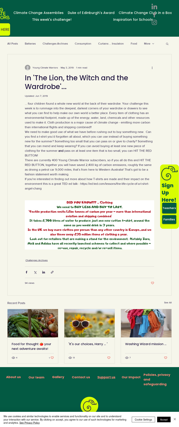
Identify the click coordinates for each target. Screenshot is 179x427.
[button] (167, 43)
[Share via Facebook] (26, 272)
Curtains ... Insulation (111, 43)
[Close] (175, 419)
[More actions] (152, 67)
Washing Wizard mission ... (145, 344)
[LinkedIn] (154, 6)
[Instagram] (154, 22)
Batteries (30, 43)
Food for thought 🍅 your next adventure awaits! (31, 346)
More (147, 43)
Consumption (83, 43)
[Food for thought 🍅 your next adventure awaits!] (33, 323)
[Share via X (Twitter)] (35, 272)
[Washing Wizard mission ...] (146, 323)
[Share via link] (52, 272)
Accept (164, 419)
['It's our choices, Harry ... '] (89, 323)
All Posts (12, 43)
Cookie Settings (143, 419)
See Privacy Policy (29, 422)
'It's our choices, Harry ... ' (88, 344)
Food (134, 43)
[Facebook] (154, 14)
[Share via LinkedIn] (43, 272)
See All (168, 302)
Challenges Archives (55, 43)
